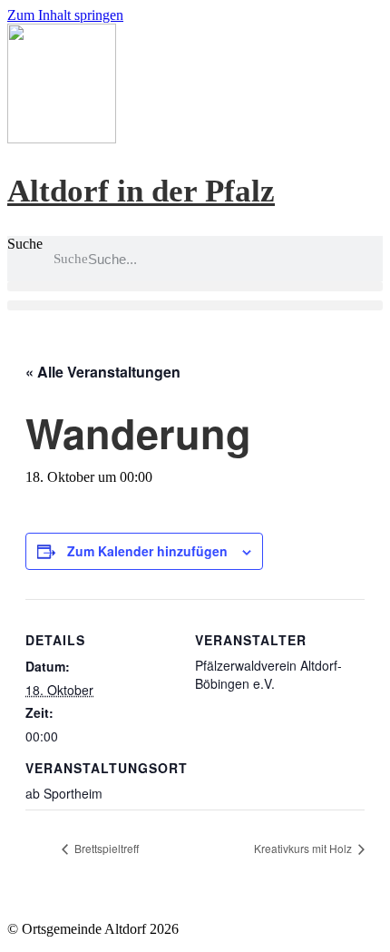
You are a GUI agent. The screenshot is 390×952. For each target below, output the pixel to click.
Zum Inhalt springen (65, 15)
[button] (195, 286)
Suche (25, 243)
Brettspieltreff (105, 848)
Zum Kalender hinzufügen (147, 551)
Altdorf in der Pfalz (141, 191)
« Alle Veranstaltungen (102, 371)
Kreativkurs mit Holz (304, 848)
